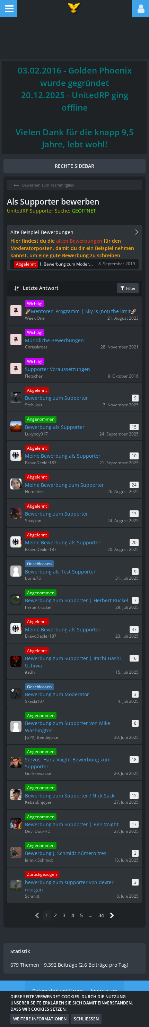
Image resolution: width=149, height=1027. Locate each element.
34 (101, 915)
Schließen (86, 1019)
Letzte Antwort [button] (41, 288)
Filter (130, 288)
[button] (8, 8)
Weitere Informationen (40, 1019)
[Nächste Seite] (112, 916)
